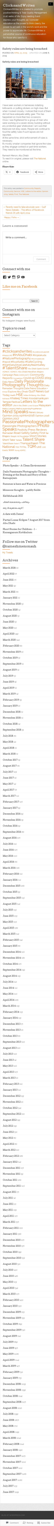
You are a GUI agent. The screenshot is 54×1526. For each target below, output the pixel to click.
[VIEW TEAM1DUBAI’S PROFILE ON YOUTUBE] (23, 277)
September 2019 (12, 664)
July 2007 (8, 1486)
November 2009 (12, 1318)
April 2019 (8, 688)
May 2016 (8, 856)
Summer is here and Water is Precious (24, 484)
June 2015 (8, 916)
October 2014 (10, 964)
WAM (11, 450)
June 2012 (8, 1132)
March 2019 (9, 694)
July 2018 (8, 736)
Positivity (22, 429)
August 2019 (10, 670)
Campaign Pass (10, 375)
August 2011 (9, 1192)
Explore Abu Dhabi (18, 391)
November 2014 (12, 958)
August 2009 (10, 1336)
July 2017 (8, 772)
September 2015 (12, 898)
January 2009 (10, 1378)
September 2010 (12, 1258)
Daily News (8, 382)
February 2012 (11, 1156)
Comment (41, 259)
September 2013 (12, 1042)
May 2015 (8, 922)
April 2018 (8, 748)
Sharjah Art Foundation (19, 436)
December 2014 (12, 952)
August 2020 (10, 616)
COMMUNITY (24, 375)
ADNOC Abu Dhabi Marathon (23, 372)
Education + (42, 388)
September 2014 (12, 970)
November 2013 (12, 1030)
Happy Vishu (10, 217)
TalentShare (7, 443)
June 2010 (8, 1276)
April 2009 (9, 1360)
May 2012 (8, 1138)
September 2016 (12, 832)
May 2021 (8, 586)
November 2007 (12, 1462)
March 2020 (9, 640)
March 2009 (9, 1366)
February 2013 (11, 1084)
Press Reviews (37, 429)
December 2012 (11, 1096)
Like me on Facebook (19, 287)
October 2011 (10, 1180)
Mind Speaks (15, 411)
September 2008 (12, 1402)
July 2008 (8, 1414)
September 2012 (12, 1114)
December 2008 (12, 1384)
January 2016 (10, 880)
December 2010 (12, 1240)
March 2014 (9, 1006)
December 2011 (11, 1168)
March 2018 (9, 754)
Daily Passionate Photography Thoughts (23, 383)
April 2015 (8, 928)
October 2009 (10, 1324)
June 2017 (8, 778)
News (32, 412)
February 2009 (11, 1372)
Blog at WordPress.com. (13, 1515)
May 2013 (8, 1066)
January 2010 (10, 1306)
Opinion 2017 (10, 418)
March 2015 (9, 934)
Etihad (5, 392)
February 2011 (11, 1228)
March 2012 (9, 1150)
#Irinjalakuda (39, 355)
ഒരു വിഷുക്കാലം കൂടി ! (13, 508)
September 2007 (12, 1474)
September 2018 (12, 730)
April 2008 (9, 1432)
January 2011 (10, 1234)
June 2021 (8, 580)
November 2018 (12, 718)
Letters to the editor (33, 191)
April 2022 (8, 574)
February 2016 (11, 874)
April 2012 (8, 1144)
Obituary (39, 413)
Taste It (17, 443)
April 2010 (8, 1288)
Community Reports (32, 188)
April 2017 (8, 790)
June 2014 (8, 988)
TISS (17, 447)
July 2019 (8, 676)
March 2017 (9, 796)
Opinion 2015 (10, 415)
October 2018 (10, 724)
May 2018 (8, 742)
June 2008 (8, 1420)
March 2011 (9, 1222)
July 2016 (8, 844)
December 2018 (12, 712)
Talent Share (33, 439)
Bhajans (40, 372)
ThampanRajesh (29, 443)
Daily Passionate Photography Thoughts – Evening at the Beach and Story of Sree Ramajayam (27, 475)
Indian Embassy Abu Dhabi (34, 395)
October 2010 (10, 1252)
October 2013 (10, 1036)
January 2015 (10, 946)
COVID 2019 (43, 378)
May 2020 (8, 628)
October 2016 (10, 826)
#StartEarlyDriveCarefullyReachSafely (23, 364)
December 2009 (12, 1312)
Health (13, 395)
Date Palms (30, 388)
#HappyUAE (7, 355)
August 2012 (9, 1120)
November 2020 (12, 604)
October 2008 (10, 1396)
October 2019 (10, 658)
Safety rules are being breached (24, 49)
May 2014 (8, 994)
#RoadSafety (18, 362)
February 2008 (11, 1444)
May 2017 (8, 784)
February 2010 (11, 1300)
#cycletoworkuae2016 (41, 352)
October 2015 (10, 892)
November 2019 (12, 652)
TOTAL (23, 447)
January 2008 (10, 1450)
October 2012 (10, 1108)
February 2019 (11, 700)
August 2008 (10, 1408)
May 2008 (8, 1426)
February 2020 (11, 646)
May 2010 (8, 1282)
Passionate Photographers (19, 426)
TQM (31, 446)
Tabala (19, 440)
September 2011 (12, 1186)
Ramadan (7, 433)
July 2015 (8, 910)
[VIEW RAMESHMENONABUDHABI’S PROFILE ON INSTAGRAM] (14, 277)
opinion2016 (27, 415)
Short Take (8, 439)
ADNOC (6, 372)
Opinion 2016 (42, 415)
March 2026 (9, 568)
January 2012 (10, 1162)
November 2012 (12, 1102)
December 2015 (11, 886)
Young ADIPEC (20, 450)
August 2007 (10, 1480)
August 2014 (10, 976)
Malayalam (45, 405)
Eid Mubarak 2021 (13, 496)
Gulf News (36, 391)
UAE (39, 446)
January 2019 (10, 706)
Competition (18, 378)
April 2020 (8, 634)
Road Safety (22, 432)
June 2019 (8, 682)
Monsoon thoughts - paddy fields (21, 490)
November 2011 (11, 1174)
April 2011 (8, 1216)
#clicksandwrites (17, 351)
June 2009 (8, 1348)
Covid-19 (28, 377)
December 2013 (11, 1024)
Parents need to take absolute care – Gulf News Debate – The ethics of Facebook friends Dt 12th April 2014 (26, 210)
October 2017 (10, 760)
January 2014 (10, 1018)
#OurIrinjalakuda (37, 359)
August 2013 (9, 1048)
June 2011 (8, 1204)
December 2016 (12, 814)
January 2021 (10, 598)
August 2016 (10, 838)
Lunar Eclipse (33, 405)
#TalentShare (14, 368)
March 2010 (9, 1294)
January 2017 (10, 808)
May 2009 (8, 1354)
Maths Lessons (8, 409)
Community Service (12, 191)
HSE (22, 191)
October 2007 (10, 1468)
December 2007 (12, 1456)
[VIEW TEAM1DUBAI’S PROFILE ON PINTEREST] (18, 277)
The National (40, 158)
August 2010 (10, 1264)
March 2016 (9, 868)
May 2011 (8, 1210)
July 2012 (8, 1126)
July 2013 (8, 1054)
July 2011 (8, 1198)
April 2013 (8, 1072)
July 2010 (8, 1270)
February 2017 (11, 802)
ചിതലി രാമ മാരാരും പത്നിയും (16, 502)
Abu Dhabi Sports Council (38, 369)
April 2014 (8, 1000)
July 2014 (8, 982)
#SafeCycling (33, 361)
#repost (6, 362)
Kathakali (6, 399)
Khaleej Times (19, 398)
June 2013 (8, 1060)
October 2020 (10, 610)
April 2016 (8, 862)
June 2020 (8, 622)
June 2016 (8, 850)
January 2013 (10, 1090)
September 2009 (12, 1330)
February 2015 (11, 940)
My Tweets (7, 552)
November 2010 (12, 1246)
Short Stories (38, 436)
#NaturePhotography (16, 358)
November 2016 (12, 820)
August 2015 (9, 904)
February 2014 (11, 1012)
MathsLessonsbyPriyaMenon (29, 409)
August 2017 (10, 766)
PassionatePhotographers (28, 421)
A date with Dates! (13, 514)
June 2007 (8, 1492)
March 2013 (9, 1078)
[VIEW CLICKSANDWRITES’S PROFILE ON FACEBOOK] (4, 277)
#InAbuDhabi (22, 355)
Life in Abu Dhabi (20, 406)
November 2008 (12, 1390)
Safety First (13, 194)
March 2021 (9, 592)
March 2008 (9, 1438)
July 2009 (8, 1342)
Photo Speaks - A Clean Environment (24, 466)
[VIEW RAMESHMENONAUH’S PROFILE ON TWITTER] (9, 277)
